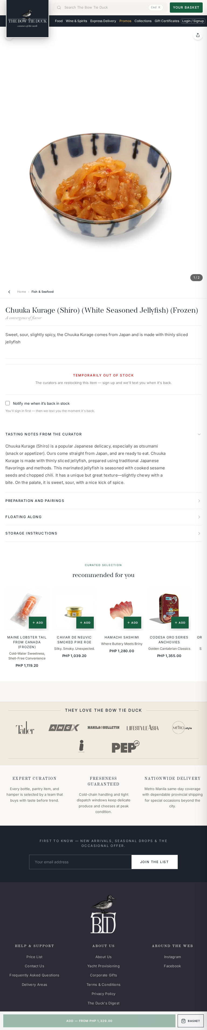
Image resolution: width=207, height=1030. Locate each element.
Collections (142, 21)
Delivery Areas (34, 984)
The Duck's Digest (104, 1003)
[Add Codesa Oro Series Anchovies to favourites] (183, 595)
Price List (34, 957)
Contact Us (34, 966)
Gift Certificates (167, 21)
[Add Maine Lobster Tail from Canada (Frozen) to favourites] (40, 595)
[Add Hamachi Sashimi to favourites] (135, 595)
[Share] (198, 35)
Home (21, 292)
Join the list (154, 862)
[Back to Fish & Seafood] (9, 292)
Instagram (172, 957)
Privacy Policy (104, 993)
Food (59, 21)
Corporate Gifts (103, 975)
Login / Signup (193, 21)
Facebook (172, 966)
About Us (103, 957)
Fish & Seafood (43, 292)
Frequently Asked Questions (34, 975)
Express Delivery (103, 21)
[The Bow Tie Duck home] (27, 19)
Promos (125, 21)
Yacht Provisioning (103, 966)
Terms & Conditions (104, 984)
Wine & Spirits (76, 21)
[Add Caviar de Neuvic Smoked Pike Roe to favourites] (88, 595)
